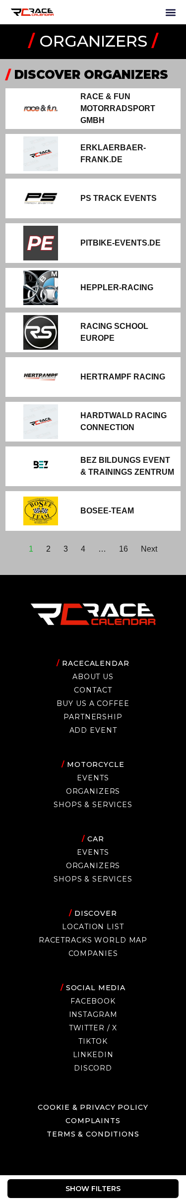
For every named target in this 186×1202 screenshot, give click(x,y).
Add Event (93, 730)
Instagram (93, 1014)
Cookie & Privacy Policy (93, 1107)
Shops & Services (93, 804)
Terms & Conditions (93, 1134)
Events (93, 777)
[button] (170, 12)
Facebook (93, 1001)
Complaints (93, 1120)
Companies (93, 953)
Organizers (93, 791)
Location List (93, 926)
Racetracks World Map (93, 940)
